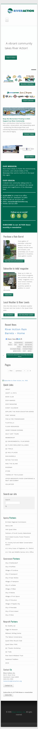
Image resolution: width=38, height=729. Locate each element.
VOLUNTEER (9, 484)
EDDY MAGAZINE (11, 404)
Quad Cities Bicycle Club (13, 640)
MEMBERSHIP (10, 437)
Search (7, 500)
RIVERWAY (8, 467)
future (10, 344)
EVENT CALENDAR (11, 408)
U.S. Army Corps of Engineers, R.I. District (19, 548)
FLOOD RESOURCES (12, 426)
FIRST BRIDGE (10, 415)
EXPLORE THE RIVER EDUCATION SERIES (19, 411)
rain (15, 344)
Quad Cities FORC (11, 644)
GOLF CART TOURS (12, 434)
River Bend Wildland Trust (14, 655)
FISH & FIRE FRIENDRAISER (14, 419)
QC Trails (8, 652)
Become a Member (27, 84)
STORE (7, 471)
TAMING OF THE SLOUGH (14, 475)
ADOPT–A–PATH (11, 393)
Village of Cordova (11, 570)
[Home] (21, 10)
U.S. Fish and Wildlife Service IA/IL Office (19, 552)
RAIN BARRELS (10, 456)
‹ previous (18, 370)
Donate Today (29, 134)
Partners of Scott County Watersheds (18, 533)
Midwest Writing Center (13, 633)
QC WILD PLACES (11, 452)
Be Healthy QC (10, 626)
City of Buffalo (10, 566)
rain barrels (28, 344)
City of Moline (10, 592)
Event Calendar (28, 100)
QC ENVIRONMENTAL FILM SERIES (17, 441)
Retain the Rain (27, 346)
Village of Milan (10, 589)
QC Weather (9, 315)
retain (18, 346)
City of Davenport (11, 574)
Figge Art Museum (11, 629)
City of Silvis (9, 615)
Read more (19, 355)
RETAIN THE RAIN (11, 460)
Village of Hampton (12, 581)
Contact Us (8, 685)
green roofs (16, 351)
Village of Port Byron (12, 596)
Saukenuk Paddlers (11, 659)
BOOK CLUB (9, 397)
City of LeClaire (10, 585)
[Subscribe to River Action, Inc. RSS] (19, 381)
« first (10, 370)
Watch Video (10, 57)
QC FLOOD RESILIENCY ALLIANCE (17, 445)
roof (24, 351)
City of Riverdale (11, 607)
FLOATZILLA (9, 423)
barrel (20, 344)
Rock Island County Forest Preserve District (17, 538)
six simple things (15, 349)
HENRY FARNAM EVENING (14, 430)
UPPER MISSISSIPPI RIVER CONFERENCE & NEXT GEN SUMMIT (20, 479)
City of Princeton (11, 600)
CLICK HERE (7, 195)
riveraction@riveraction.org (18, 201)
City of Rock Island (11, 611)
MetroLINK (9, 526)
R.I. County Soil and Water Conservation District (19, 543)
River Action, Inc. (19, 712)
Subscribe (8, 295)
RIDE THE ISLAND (11, 463)
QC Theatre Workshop (13, 648)
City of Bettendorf (11, 563)
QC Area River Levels (26, 315)
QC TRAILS (9, 449)
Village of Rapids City (12, 604)
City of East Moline (11, 578)
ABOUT (7, 389)
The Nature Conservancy (13, 637)
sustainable (28, 342)
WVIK (7, 663)
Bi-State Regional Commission (15, 522)
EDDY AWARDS (10, 400)
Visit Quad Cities (11, 529)
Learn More (30, 157)
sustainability (18, 342)
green (29, 351)
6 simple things (27, 349)
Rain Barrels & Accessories (14, 261)
